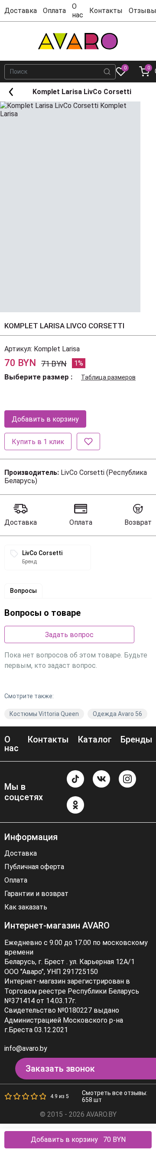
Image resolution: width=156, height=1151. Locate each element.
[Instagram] (127, 779)
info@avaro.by (25, 1048)
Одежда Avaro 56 (117, 713)
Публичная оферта (34, 866)
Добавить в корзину (45, 419)
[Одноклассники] (75, 805)
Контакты (106, 11)
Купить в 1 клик (38, 442)
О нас (77, 10)
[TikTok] (75, 779)
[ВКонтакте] (101, 779)
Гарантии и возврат (36, 893)
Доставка (20, 11)
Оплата (54, 11)
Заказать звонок (60, 1068)
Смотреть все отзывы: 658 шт (114, 1096)
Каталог (95, 739)
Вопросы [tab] (23, 590)
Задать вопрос (69, 635)
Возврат (138, 522)
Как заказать (25, 907)
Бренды (136, 739)
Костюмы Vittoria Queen (44, 713)
